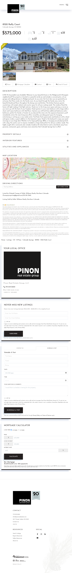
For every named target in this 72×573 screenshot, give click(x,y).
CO (14, 240)
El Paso (19, 240)
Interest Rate (8, 447)
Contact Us (7, 292)
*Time (5, 377)
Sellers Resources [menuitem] (17, 538)
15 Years (21, 430)
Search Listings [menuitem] (17, 533)
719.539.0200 (16, 514)
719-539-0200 (10, 287)
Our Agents (14, 292)
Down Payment (8, 441)
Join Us (15, 524)
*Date (5, 369)
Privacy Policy (21, 327)
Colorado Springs (28, 240)
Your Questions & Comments (12, 384)
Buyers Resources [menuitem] (17, 536)
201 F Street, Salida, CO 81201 (21, 519)
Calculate (13, 456)
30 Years (14, 430)
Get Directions (62, 186)
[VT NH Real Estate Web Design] (36, 556)
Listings (9, 240)
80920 (37, 240)
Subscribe (13, 333)
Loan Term (7, 429)
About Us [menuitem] (15, 540)
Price (5, 434)
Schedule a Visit (52, 348)
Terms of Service (46, 415)
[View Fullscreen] (5, 166)
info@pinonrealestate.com (19, 517)
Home (3, 240)
